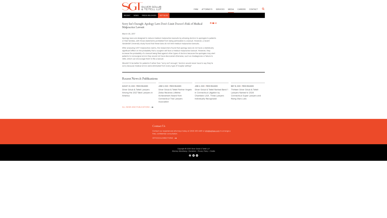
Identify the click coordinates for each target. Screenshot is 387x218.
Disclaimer (192, 151)
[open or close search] (263, 9)
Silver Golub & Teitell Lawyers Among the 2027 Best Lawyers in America (137, 92)
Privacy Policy (203, 151)
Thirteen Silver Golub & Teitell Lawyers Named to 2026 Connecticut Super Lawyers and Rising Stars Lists (246, 94)
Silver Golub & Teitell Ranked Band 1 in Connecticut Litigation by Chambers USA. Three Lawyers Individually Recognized (211, 94)
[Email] (213, 23)
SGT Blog (164, 15)
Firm (196, 9)
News (136, 15)
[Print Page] (211, 23)
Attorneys (207, 9)
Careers (241, 9)
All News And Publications (136, 107)
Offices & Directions (162, 138)
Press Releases (149, 15)
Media (231, 9)
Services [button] (220, 9)
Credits (212, 151)
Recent (127, 15)
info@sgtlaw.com (212, 131)
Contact (253, 9)
